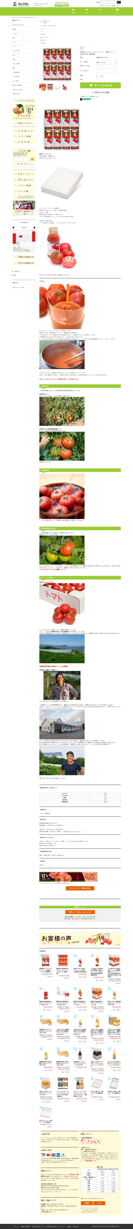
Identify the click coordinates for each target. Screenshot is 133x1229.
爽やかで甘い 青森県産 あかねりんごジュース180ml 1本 (114, 1003)
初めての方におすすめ (18, 25)
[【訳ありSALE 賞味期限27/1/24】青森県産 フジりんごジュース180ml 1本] (80, 1021)
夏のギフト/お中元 (44, 37)
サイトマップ (62, 1226)
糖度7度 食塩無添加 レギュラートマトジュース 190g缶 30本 (62, 1003)
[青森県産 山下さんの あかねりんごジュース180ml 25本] (45, 1021)
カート (117, 13)
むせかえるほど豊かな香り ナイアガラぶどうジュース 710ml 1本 (114, 1063)
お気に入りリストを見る (19, 287)
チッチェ (108, 5)
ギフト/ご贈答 (44, 22)
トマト (42, 31)
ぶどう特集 (15, 81)
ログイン (100, 13)
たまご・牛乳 (16, 50)
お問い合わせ (75, 1226)
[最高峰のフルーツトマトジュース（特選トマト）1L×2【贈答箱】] (45, 960)
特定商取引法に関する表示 (51, 1226)
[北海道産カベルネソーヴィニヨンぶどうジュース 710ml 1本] (80, 1053)
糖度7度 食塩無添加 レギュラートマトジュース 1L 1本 (80, 1003)
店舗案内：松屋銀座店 (25, 1226)
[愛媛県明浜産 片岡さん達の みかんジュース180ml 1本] (45, 1053)
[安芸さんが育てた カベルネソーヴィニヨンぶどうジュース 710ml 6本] (97, 1053)
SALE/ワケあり (16, 93)
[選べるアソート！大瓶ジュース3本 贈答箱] (45, 1112)
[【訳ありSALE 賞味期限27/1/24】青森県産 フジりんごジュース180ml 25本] (62, 1021)
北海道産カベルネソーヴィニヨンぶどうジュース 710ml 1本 (80, 1063)
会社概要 (69, 1226)
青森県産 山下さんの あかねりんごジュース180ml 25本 (45, 1031)
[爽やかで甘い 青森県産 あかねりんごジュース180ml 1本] (114, 993)
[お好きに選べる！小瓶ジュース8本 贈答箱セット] (97, 1083)
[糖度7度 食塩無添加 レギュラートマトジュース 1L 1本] (80, 993)
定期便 (113, 5)
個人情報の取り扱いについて (38, 1226)
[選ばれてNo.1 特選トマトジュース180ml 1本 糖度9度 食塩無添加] (80, 960)
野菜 (14, 37)
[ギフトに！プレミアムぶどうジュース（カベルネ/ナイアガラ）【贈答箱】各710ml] (80, 1083)
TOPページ (16, 1226)
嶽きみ (102, 5)
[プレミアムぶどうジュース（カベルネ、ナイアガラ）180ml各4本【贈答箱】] (62, 1083)
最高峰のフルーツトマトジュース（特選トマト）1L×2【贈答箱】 (45, 970)
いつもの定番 (16, 76)
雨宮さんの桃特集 (17, 85)
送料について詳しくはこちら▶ (80, 912)
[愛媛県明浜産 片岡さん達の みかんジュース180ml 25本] (62, 1053)
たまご (118, 5)
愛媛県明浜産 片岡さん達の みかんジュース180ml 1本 (45, 1063)
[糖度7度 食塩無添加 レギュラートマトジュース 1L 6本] (97, 993)
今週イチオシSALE (17, 89)
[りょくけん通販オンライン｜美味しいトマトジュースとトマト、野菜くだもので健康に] (41, 6)
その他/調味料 (16, 72)
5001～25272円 (52, 25)
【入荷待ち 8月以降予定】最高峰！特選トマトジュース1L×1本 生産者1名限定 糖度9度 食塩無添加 (97, 972)
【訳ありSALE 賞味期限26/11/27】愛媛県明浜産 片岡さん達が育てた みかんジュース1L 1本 (97, 1033)
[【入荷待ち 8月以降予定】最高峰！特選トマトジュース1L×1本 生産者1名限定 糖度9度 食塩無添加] (97, 960)
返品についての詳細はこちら (90, 96)
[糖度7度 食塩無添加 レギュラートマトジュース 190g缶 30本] (62, 993)
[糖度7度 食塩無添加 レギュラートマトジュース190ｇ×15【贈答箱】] (62, 960)
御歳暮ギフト (43, 40)
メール (99, 1203)
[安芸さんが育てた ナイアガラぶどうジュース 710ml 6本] (45, 1083)
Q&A (86, 13)
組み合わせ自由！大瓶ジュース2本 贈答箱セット (114, 1093)
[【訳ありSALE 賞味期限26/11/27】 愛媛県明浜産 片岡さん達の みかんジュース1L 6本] (114, 1021)
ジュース (42, 28)
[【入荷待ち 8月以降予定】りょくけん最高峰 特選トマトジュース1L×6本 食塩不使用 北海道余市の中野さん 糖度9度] (114, 960)
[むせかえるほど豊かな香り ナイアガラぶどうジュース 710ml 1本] (114, 1053)
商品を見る (49, 976)
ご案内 (73, 13)
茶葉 (14, 59)
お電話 (87, 1203)
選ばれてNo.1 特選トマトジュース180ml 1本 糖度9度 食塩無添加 (80, 970)
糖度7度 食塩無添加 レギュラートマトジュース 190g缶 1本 (45, 1003)
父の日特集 (43, 34)
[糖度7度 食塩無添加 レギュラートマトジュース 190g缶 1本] (45, 993)
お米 (14, 55)
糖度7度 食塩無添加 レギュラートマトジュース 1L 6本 (97, 1003)
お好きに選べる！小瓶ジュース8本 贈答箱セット (97, 1093)
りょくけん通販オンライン (45, 20)
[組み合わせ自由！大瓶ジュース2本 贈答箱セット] (114, 1083)
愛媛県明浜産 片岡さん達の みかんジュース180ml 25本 (62, 1063)
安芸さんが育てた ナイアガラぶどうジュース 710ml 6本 (45, 1093)
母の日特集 (43, 43)
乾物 (14, 68)
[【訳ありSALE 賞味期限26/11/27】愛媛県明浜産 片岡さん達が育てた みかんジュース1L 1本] (97, 1021)
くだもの (15, 33)
